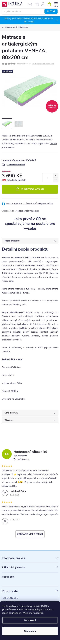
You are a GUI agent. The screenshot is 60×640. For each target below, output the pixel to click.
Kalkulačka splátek (16, 180)
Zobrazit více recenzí (30, 534)
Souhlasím (30, 631)
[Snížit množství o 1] (55, 180)
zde (41, 613)
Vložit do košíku (32, 189)
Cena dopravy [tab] (11, 412)
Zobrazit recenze (21, 459)
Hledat (51, 11)
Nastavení (30, 620)
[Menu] (56, 4)
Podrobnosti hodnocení (43, 64)
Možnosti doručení (16, 164)
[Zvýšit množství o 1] (55, 175)
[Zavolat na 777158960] (37, 4)
